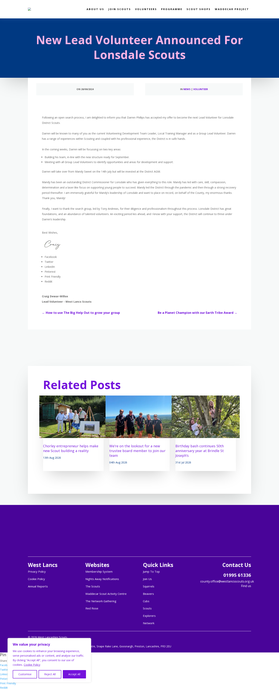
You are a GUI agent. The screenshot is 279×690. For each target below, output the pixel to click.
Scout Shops (199, 9)
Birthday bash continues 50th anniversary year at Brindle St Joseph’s (199, 451)
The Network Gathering (100, 601)
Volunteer (200, 89)
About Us (95, 9)
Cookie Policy (32, 664)
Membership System (99, 571)
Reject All (50, 674)
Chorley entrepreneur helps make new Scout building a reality (70, 448)
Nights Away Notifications (102, 579)
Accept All (74, 674)
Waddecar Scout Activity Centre (106, 594)
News (187, 89)
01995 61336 (237, 575)
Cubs (146, 601)
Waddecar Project (232, 9)
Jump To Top (151, 571)
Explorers (149, 616)
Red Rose (91, 608)
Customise (25, 674)
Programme (171, 9)
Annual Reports (38, 586)
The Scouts (92, 586)
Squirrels (148, 586)
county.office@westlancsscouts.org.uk (227, 581)
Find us (246, 586)
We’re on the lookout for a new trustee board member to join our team (137, 451)
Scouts (147, 608)
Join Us (147, 579)
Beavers (148, 594)
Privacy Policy (37, 571)
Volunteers (146, 9)
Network (148, 623)
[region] (49, 660)
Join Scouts (119, 9)
